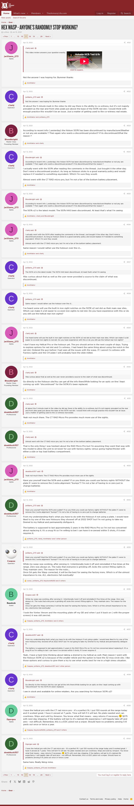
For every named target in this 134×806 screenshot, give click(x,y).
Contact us (83, 799)
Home (6, 13)
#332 (129, 431)
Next (47, 36)
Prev (6, 36)
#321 (129, 42)
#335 (129, 547)
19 (34, 36)
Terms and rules (96, 799)
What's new (19, 13)
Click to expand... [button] (77, 70)
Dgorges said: (30, 744)
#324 (129, 152)
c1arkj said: (29, 48)
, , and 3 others (46, 581)
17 (26, 36)
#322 (129, 91)
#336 (129, 589)
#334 (129, 500)
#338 (129, 674)
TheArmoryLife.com (57, 13)
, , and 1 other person (47, 539)
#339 (129, 705)
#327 (129, 262)
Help (120, 799)
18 (30, 36)
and (38, 117)
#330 (129, 367)
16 (22, 36)
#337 (129, 629)
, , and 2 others (45, 621)
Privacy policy (110, 799)
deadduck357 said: (33, 471)
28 (41, 36)
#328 (129, 293)
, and (40, 216)
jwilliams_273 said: (32, 97)
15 (18, 36)
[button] (27, 13)
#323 (129, 125)
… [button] (14, 36)
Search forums (19, 18)
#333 (129, 465)
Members (36, 13)
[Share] (124, 42)
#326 (129, 224)
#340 (129, 738)
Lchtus (6, 32)
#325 (129, 193)
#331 (129, 398)
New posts (6, 18)
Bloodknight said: (32, 157)
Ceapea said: (30, 595)
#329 (129, 327)
